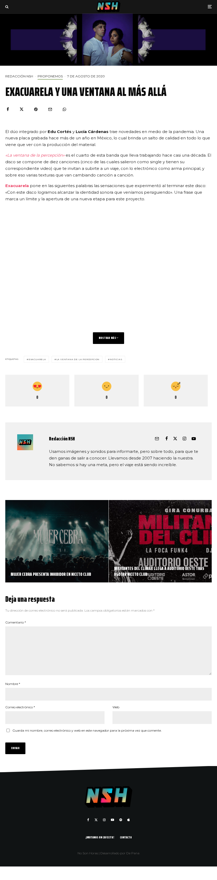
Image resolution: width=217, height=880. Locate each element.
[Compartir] (8, 109)
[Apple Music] (128, 820)
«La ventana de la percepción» (35, 155)
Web (115, 707)
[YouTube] (112, 820)
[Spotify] (121, 820)
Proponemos (50, 76)
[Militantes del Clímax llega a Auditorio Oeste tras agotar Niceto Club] (160, 541)
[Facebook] (88, 820)
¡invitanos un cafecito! (99, 837)
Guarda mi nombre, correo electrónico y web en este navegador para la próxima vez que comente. (87, 730)
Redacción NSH (19, 76)
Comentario (15, 622)
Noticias (116, 359)
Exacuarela (17, 185)
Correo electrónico (20, 707)
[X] (96, 820)
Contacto (126, 837)
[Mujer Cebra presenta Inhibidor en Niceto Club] (56, 541)
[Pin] (36, 109)
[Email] (50, 109)
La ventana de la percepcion (78, 359)
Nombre (12, 684)
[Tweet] (22, 109)
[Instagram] (104, 820)
